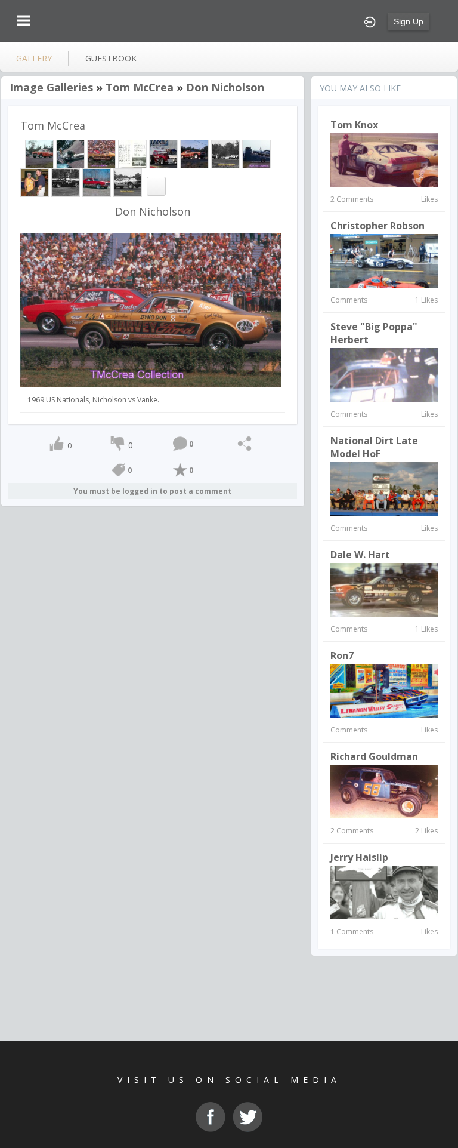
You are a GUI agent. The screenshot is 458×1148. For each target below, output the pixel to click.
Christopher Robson (377, 225)
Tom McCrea (140, 87)
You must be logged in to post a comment (152, 491)
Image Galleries (51, 87)
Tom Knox (354, 124)
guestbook (111, 58)
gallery (34, 58)
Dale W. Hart (360, 554)
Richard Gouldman (374, 756)
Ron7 (342, 655)
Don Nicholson (225, 87)
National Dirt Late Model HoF (374, 447)
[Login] (370, 20)
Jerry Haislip (359, 857)
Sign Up (408, 21)
